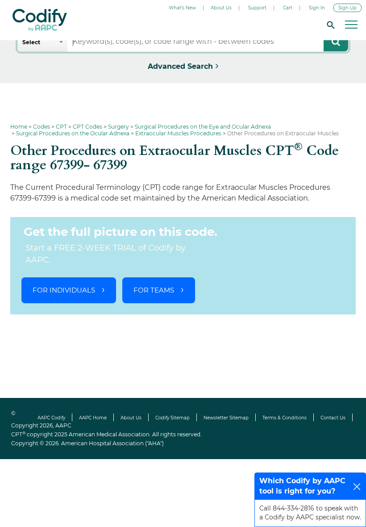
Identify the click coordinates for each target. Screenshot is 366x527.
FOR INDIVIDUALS (64, 290)
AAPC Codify (51, 418)
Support (257, 8)
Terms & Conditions (284, 418)
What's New (182, 8)
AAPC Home (93, 418)
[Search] (329, 24)
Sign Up (347, 8)
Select (31, 42)
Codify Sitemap (172, 418)
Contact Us (332, 418)
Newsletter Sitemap (226, 418)
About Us (221, 8)
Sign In (317, 8)
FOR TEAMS (153, 290)
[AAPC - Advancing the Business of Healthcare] (39, 20)
